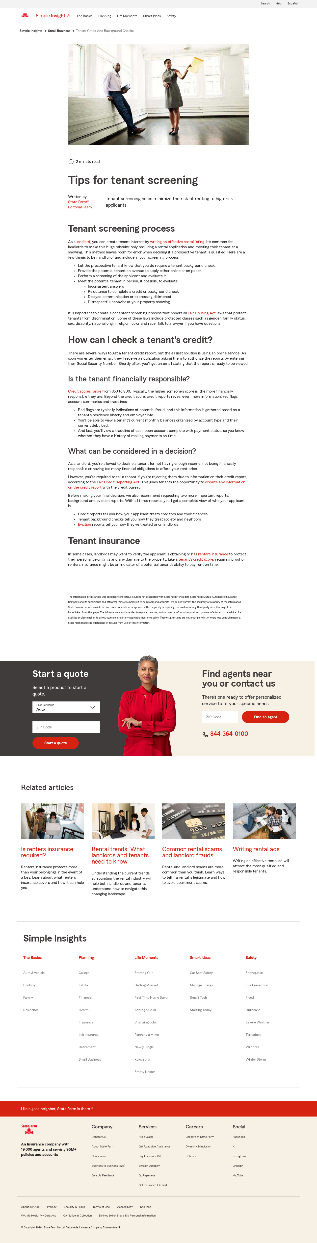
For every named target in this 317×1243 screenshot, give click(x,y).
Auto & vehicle (34, 973)
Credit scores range (84, 391)
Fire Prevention (257, 985)
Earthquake (254, 973)
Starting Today (200, 1010)
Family (28, 997)
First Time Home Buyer (151, 997)
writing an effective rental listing (177, 242)
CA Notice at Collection (77, 1215)
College (84, 973)
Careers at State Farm (200, 1136)
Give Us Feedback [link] (103, 1175)
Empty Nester (144, 1072)
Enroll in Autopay (149, 1165)
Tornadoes (253, 1035)
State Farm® (80, 204)
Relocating (142, 1059)
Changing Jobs (145, 1022)
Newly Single (144, 1047)
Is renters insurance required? (47, 852)
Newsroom (99, 1156)
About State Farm (103, 1146)
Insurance (86, 1022)
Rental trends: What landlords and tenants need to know (120, 855)
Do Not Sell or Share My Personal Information (127, 1215)
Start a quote (55, 743)
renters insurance (213, 554)
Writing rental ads (256, 849)
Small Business (90, 1059)
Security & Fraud (74, 1206)
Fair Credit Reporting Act (118, 482)
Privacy (51, 1206)
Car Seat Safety (201, 973)
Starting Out (143, 973)
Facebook (239, 1136)
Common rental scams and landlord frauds (192, 852)
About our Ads (30, 1206)
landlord (83, 242)
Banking (29, 985)
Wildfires (252, 1047)
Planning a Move (146, 1035)
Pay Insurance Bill (149, 1156)
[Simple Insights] (53, 17)
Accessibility (125, 1206)
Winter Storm (256, 1059)
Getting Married (146, 985)
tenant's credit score (196, 559)
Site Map (145, 1206)
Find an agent (265, 717)
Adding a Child (145, 1010)
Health (84, 1010)
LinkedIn (238, 1165)
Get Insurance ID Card (153, 1185)
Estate (83, 985)
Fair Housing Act (202, 313)
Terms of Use (101, 1206)
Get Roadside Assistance (154, 1146)
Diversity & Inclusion (198, 1146)
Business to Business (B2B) (108, 1165)
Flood (250, 997)
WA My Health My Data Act (38, 1215)
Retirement (87, 1047)
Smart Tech (198, 997)
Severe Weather (257, 1022)
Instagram (239, 1156)
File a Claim (146, 1136)
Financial (85, 997)
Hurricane (253, 1010)
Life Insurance (89, 1035)
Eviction (84, 524)
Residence (31, 1010)
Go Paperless (147, 1175)
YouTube (238, 1175)
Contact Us (99, 1136)
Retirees (191, 1156)
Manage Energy (201, 985)
